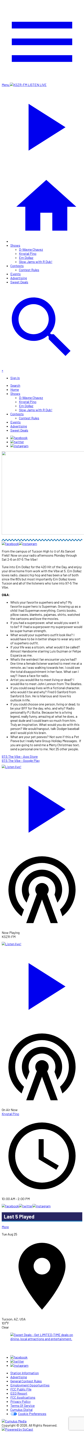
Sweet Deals (19, 282)
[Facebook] (19, 438)
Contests (17, 266)
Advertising (18, 278)
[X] (17, 442)
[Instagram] (19, 446)
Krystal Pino (27, 253)
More (5, 1227)
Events (15, 274)
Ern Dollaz (26, 257)
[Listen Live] (42, 807)
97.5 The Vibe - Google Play (21, 760)
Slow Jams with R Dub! (35, 262)
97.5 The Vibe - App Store (20, 756)
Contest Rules (29, 270)
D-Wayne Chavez (31, 249)
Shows (15, 245)
